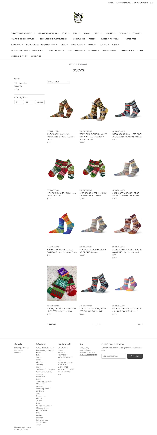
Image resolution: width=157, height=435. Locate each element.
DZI (59, 360)
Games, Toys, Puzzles (110, 39)
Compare (61, 109)
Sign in (135, 3)
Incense (92, 45)
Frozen (92, 39)
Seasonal (92, 50)
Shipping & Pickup (19, 56)
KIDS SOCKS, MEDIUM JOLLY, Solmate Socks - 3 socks (93, 194)
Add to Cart (95, 113)
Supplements (126, 50)
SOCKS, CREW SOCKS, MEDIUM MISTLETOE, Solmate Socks (61, 310)
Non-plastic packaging (48, 33)
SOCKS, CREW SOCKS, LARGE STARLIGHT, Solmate (93, 250)
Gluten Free (130, 39)
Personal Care (55, 50)
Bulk (75, 33)
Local (114, 45)
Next (139, 324)
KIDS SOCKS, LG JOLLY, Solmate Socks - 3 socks (61, 194)
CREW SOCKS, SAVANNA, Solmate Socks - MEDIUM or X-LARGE (61, 136)
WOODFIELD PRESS (65, 362)
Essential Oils (79, 39)
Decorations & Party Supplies (53, 39)
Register (144, 3)
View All (60, 374)
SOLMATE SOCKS (64, 372)
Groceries (15, 45)
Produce (79, 50)
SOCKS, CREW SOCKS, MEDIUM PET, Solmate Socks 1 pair (94, 310)
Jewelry (102, 45)
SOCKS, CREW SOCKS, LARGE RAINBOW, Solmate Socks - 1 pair (62, 250)
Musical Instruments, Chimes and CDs (28, 50)
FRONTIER (61, 353)
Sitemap (17, 353)
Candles (86, 33)
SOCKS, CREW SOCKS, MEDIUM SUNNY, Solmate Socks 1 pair (126, 310)
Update (40, 102)
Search (111, 3)
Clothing (123, 33)
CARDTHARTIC (63, 348)
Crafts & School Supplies (22, 39)
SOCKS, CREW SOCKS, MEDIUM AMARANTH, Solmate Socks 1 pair (126, 252)
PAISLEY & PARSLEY (65, 357)
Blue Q (17, 89)
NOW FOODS (62, 355)
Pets (69, 50)
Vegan (140, 50)
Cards (96, 33)
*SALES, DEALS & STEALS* (21, 33)
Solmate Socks (20, 83)
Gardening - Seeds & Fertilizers (40, 45)
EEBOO (60, 350)
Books (64, 33)
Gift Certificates (123, 3)
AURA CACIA (62, 365)
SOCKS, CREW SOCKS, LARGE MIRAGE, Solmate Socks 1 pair (125, 194)
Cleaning (109, 33)
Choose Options (62, 113)
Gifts (63, 45)
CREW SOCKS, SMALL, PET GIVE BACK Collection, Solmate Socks (126, 135)
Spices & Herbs (109, 50)
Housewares (77, 45)
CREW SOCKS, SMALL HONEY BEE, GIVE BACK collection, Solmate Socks (93, 136)
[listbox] (62, 82)
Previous (52, 324)
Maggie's (18, 86)
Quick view (60, 105)
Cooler (136, 33)
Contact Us (36, 56)
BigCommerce (26, 427)
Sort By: (51, 82)
